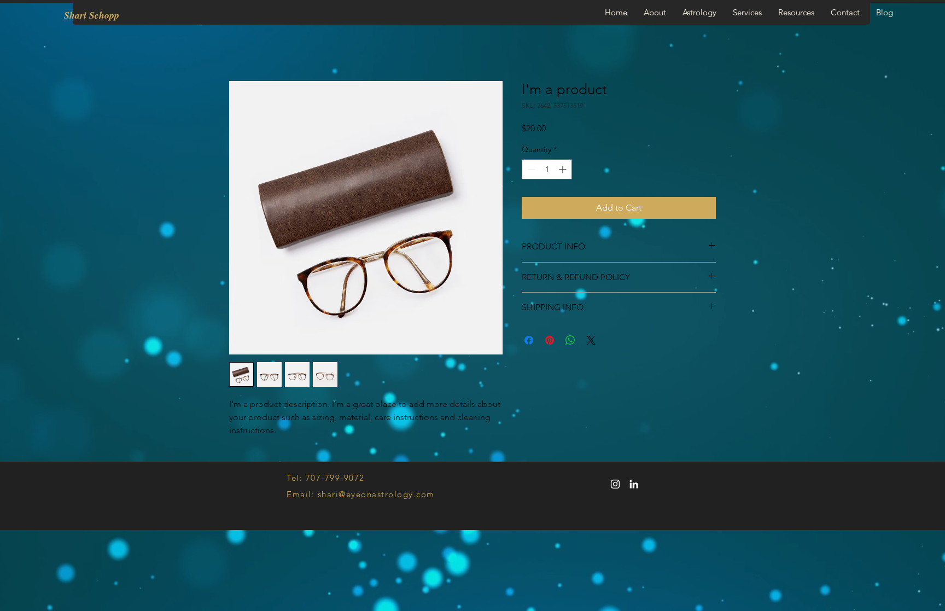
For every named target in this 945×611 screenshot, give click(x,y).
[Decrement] (530, 170)
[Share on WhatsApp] (570, 340)
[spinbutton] (547, 170)
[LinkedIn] (634, 485)
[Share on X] (591, 340)
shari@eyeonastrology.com (376, 495)
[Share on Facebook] (528, 340)
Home (241, 42)
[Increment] (563, 170)
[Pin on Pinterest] (549, 340)
